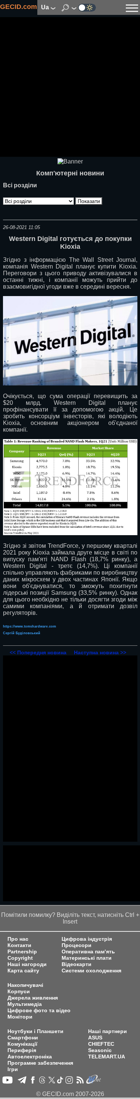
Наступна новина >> (100, 652)
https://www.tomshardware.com (29, 626)
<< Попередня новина (38, 652)
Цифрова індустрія (87, 939)
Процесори (76, 945)
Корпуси (18, 991)
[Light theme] (87, 7)
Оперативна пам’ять (88, 952)
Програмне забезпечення (40, 1063)
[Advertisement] (70, 87)
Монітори (19, 1017)
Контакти (19, 945)
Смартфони (22, 1038)
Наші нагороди (27, 964)
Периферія (21, 1050)
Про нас (17, 939)
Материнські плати (87, 958)
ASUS (95, 1038)
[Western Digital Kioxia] (70, 383)
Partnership (22, 952)
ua (45, 7)
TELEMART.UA (106, 1057)
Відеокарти (76, 964)
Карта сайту (23, 970)
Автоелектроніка (29, 1057)
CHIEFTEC (101, 1044)
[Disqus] (70, 748)
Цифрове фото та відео (39, 1010)
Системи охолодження (91, 970)
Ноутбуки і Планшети (35, 1031)
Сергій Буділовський (21, 633)
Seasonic (100, 1050)
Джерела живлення (32, 998)
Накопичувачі (25, 985)
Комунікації (22, 1044)
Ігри (12, 1069)
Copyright (20, 958)
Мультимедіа (24, 1004)
